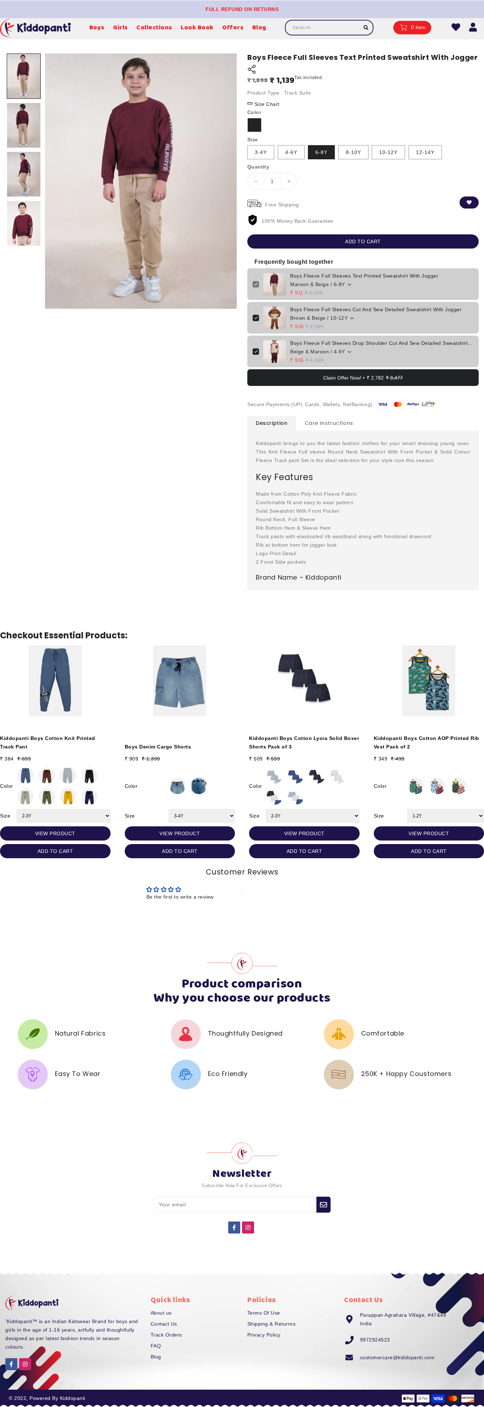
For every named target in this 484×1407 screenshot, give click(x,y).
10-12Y (388, 152)
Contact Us (164, 1324)
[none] (24, 76)
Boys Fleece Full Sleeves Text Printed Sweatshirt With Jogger (364, 276)
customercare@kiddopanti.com (397, 1357)
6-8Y (321, 152)
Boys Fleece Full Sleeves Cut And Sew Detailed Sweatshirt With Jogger (376, 309)
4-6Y (291, 152)
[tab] (271, 423)
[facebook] (234, 1227)
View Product (55, 833)
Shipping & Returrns (271, 1324)
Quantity (258, 166)
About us (161, 1313)
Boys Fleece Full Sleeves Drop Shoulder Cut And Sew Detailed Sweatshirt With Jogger (381, 343)
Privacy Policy (264, 1335)
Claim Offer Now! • (363, 378)
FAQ (156, 1346)
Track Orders (166, 1335)
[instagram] (248, 1227)
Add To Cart (55, 851)
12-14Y (425, 152)
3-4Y (261, 152)
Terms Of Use (263, 1313)
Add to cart (363, 241)
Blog (156, 1357)
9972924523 (375, 1340)
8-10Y (353, 152)
